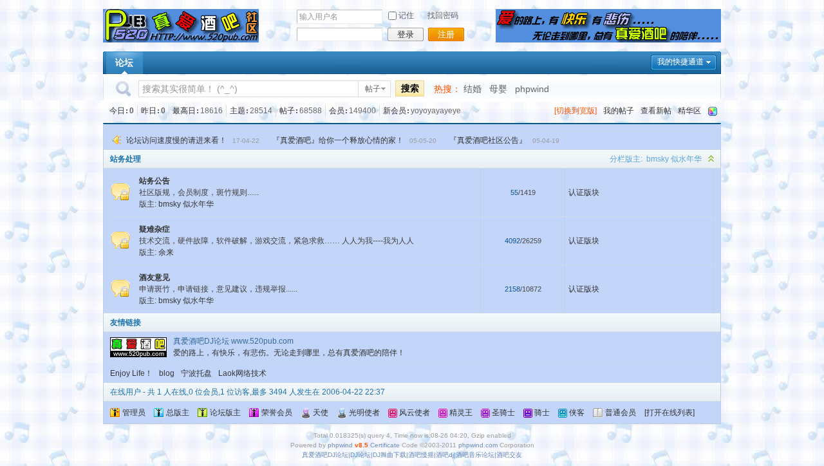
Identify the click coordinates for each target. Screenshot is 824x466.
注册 (446, 34)
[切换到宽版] (575, 110)
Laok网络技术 (242, 373)
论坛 (124, 62)
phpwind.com (478, 445)
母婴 (498, 89)
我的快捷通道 (680, 61)
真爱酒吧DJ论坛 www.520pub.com (233, 341)
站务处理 (125, 158)
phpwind (532, 89)
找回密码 (442, 15)
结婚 (473, 89)
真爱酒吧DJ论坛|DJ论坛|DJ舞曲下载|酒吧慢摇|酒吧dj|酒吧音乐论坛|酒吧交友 (412, 454)
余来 (166, 252)
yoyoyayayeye (436, 110)
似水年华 (686, 158)
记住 (406, 15)
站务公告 (154, 180)
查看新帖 (656, 110)
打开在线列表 (669, 412)
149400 (362, 110)
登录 (405, 34)
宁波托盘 (196, 373)
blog (166, 373)
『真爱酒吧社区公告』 (488, 140)
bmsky (657, 158)
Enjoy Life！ (131, 373)
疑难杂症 (154, 229)
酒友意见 (154, 277)
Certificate (385, 445)
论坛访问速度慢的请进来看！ (176, 140)
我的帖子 (618, 110)
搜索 (410, 88)
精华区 (689, 110)
